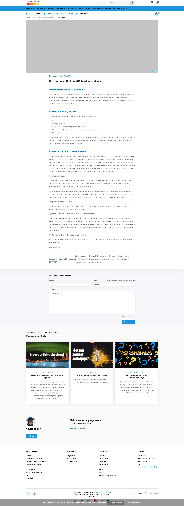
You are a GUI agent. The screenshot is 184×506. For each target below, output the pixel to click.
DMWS (95, 492)
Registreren (71, 456)
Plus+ (101, 492)
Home (28, 18)
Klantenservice (100, 3)
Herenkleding (30, 8)
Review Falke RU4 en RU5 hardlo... (44, 18)
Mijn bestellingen (73, 458)
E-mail (95, 281)
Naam (51, 281)
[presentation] (153, 340)
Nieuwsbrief (30, 478)
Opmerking (53, 289)
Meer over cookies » (134, 502)
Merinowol (51, 8)
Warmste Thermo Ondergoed (101, 8)
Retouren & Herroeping (33, 464)
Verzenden (128, 322)
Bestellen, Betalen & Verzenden (36, 461)
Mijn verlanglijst (72, 461)
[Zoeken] (132, 3)
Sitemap (28, 475)
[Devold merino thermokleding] (156, 493)
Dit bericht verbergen (116, 502)
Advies (87, 8)
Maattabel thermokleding (34, 458)
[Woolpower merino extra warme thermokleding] (151, 493)
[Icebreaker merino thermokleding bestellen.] (146, 493)
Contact (28, 456)
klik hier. (84, 235)
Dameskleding (41, 8)
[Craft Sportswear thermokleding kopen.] (140, 493)
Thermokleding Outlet (120, 8)
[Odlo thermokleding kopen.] (135, 493)
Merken (80, 8)
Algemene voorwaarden (34, 472)
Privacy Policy (30, 470)
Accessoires (72, 8)
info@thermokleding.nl (78, 428)
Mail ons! (31, 436)
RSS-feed (108, 492)
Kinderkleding (61, 8)
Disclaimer (29, 467)
